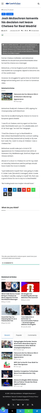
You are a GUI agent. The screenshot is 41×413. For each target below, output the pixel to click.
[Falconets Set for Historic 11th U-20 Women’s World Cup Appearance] (6, 96)
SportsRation (7, 397)
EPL (4, 14)
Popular (19, 335)
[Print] (10, 194)
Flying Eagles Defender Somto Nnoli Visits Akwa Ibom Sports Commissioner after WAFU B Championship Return (25, 344)
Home (5, 10)
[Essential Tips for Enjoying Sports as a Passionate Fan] (10, 310)
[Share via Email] (5, 194)
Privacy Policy (33, 397)
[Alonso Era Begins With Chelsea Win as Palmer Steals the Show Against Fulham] (6, 382)
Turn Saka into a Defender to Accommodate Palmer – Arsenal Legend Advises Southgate (30, 320)
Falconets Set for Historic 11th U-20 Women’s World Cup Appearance (26, 96)
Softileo (26, 400)
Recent (7, 335)
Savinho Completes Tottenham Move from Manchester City (26, 372)
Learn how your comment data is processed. (19, 257)
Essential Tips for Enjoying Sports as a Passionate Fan (9, 319)
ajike (4, 30)
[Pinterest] (24, 190)
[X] (10, 190)
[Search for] (39, 4)
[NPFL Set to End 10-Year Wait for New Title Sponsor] (6, 365)
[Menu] (2, 4)
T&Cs (13, 400)
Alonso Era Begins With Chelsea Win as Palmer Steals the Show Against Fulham (26, 382)
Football (10, 10)
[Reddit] (29, 190)
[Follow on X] (6, 30)
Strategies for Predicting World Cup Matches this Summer (29, 296)
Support (25, 397)
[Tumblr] (19, 190)
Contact (19, 397)
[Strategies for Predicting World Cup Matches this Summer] (30, 287)
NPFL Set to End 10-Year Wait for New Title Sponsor (26, 363)
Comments (32, 335)
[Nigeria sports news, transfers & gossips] (13, 3)
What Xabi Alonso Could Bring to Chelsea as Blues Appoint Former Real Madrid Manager (10, 296)
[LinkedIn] (15, 190)
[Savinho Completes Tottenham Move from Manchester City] (6, 374)
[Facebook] (5, 190)
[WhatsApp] (33, 190)
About (14, 397)
